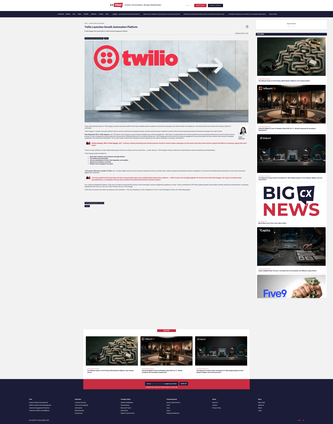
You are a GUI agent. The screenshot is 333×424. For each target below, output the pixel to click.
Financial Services (80, 402)
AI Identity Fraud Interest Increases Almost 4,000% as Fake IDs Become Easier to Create (158, 14)
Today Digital (41, 420)
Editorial (68, 14)
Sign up (184, 384)
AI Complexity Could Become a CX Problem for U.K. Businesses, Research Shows (201, 14)
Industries (94, 14)
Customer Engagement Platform (94, 203)
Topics (80, 14)
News (106, 38)
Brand (260, 408)
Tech (74, 14)
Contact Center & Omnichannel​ (94, 38)
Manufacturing (79, 410)
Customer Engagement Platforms (39, 408)
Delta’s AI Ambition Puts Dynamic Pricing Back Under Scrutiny (237, 14)
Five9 (168, 405)
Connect (101, 14)
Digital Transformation (128, 413)
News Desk (261, 402)
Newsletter (200, 5)
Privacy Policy (216, 408)
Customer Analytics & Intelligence (39, 410)
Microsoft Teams (126, 408)
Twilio (87, 206)
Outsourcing (78, 413)
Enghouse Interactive (172, 413)
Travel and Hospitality (81, 405)
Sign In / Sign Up (215, 5)
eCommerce (78, 408)
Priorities (86, 14)
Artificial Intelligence (127, 402)
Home (86, 23)
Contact (214, 405)
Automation (124, 410)
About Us (215, 402)
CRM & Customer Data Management (40, 405)
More (107, 14)
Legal (260, 410)
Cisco (168, 408)
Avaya (168, 410)
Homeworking (125, 405)
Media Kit (261, 405)
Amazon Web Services (173, 402)
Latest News (61, 14)
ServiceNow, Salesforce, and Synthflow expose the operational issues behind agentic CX (276, 14)
